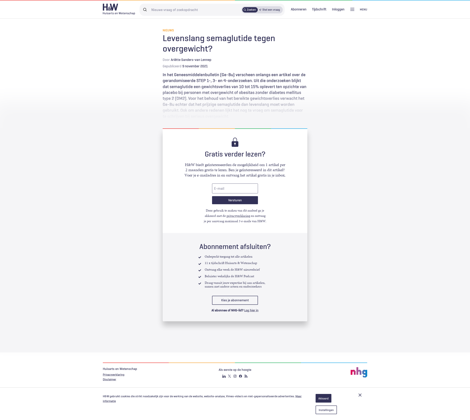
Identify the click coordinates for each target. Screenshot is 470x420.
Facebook (240, 376)
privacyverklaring (238, 215)
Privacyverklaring (113, 374)
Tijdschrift (319, 9)
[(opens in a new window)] (323, 372)
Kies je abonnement (235, 300)
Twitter (229, 376)
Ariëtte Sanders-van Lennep (191, 60)
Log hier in (251, 310)
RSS (246, 376)
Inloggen (338, 9)
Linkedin (224, 376)
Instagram (235, 376)
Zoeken (251, 9)
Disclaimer (109, 379)
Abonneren (298, 9)
